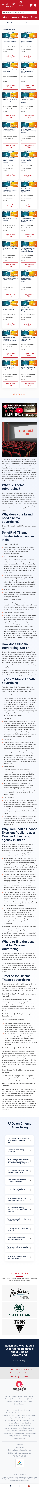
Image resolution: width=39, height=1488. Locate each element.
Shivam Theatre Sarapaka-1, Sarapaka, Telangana (28, 368)
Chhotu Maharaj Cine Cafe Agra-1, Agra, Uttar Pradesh (28, 339)
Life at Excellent (29, 1396)
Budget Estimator (31, 1433)
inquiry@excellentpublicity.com (21, 1450)
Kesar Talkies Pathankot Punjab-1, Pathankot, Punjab (28, 41)
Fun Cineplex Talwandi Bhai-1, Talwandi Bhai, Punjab (27, 71)
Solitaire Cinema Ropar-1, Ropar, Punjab (10, 70)
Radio (7, 17)
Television (6, 1415)
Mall (13, 1415)
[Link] (31, 5)
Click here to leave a (19, 1453)
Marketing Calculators (25, 1430)
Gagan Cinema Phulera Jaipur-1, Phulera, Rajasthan (27, 190)
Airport (19, 1420)
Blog (25, 1401)
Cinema (16, 17)
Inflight (11, 1418)
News (30, 1401)
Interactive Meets (14, 1425)
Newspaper (21, 1413)
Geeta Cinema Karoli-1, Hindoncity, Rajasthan (9, 130)
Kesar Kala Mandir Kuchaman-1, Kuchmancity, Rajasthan (28, 131)
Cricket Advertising (19, 1438)
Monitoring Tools (13, 1423)
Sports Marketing (24, 1418)
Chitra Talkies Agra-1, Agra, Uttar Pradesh (9, 368)
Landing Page (18, 1401)
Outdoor (28, 1410)
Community (26, 1436)
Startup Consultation (15, 1436)
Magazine (30, 1413)
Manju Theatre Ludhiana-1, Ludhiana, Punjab (10, 100)
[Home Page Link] (21, 3)
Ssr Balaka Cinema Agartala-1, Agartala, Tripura (27, 279)
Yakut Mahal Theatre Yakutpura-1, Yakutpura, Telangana (27, 309)
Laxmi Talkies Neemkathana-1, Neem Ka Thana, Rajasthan (10, 190)
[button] (3, 5)
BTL (16, 1418)
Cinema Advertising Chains (19, 1369)
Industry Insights (8, 1433)
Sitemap (9, 1401)
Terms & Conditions (19, 1474)
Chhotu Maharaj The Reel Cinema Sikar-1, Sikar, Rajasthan (28, 220)
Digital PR (25, 1415)
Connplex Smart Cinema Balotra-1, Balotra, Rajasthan (28, 101)
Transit (35, 17)
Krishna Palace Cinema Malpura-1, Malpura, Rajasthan (9, 160)
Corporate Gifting (9, 1420)
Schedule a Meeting (18, 1361)
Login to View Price (10, 57)
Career (7, 1399)
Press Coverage (12, 1430)
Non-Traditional (11, 1413)
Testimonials (23, 1399)
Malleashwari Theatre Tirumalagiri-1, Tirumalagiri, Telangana (9, 339)
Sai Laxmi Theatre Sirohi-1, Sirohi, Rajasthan (10, 249)
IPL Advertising (25, 1425)
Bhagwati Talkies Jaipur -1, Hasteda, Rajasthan (10, 278)
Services (31, 1399)
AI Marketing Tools (28, 1420)
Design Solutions (26, 1423)
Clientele (14, 1399)
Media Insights (19, 1433)
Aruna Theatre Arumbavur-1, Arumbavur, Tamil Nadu (10, 40)
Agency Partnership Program (14, 1428)
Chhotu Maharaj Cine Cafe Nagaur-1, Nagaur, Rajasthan (28, 160)
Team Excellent (17, 1396)
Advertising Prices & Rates (19, 1373)
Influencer (32, 1415)
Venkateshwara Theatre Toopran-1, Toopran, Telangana (9, 309)
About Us (7, 1396)
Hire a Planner (19, 1447)
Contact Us (19, 1444)
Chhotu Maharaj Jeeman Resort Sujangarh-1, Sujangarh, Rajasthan (28, 250)
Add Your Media (29, 1428)
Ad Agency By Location (19, 1377)
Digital (26, 17)
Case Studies (19, 1404)
